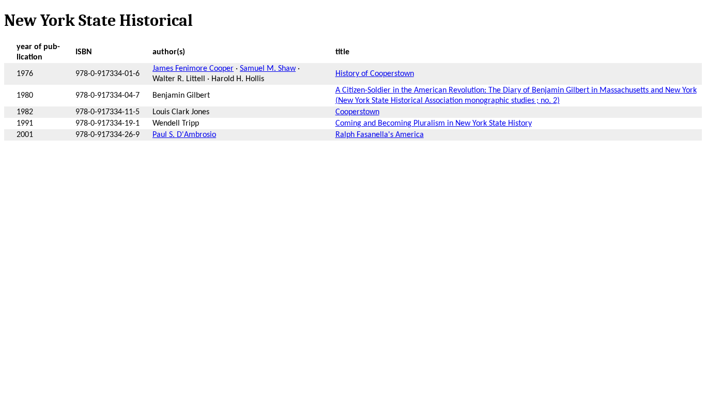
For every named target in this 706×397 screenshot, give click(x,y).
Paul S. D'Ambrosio (184, 135)
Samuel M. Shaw (268, 69)
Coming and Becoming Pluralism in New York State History (433, 123)
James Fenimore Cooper (193, 69)
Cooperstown (357, 112)
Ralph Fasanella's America (379, 135)
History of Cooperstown (374, 74)
